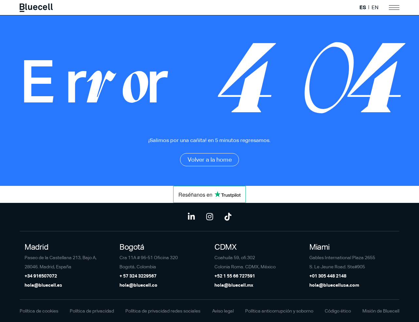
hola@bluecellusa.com (334, 285)
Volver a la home (210, 159)
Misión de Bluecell (380, 310)
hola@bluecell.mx (233, 285)
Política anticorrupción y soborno (279, 310)
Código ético (338, 310)
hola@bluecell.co (138, 285)
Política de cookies (39, 310)
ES (362, 7)
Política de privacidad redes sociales (162, 310)
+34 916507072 (41, 275)
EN (375, 7)
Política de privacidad (92, 310)
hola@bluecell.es (43, 285)
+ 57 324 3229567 (137, 275)
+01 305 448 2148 (327, 275)
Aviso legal (223, 310)
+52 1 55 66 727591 (234, 275)
